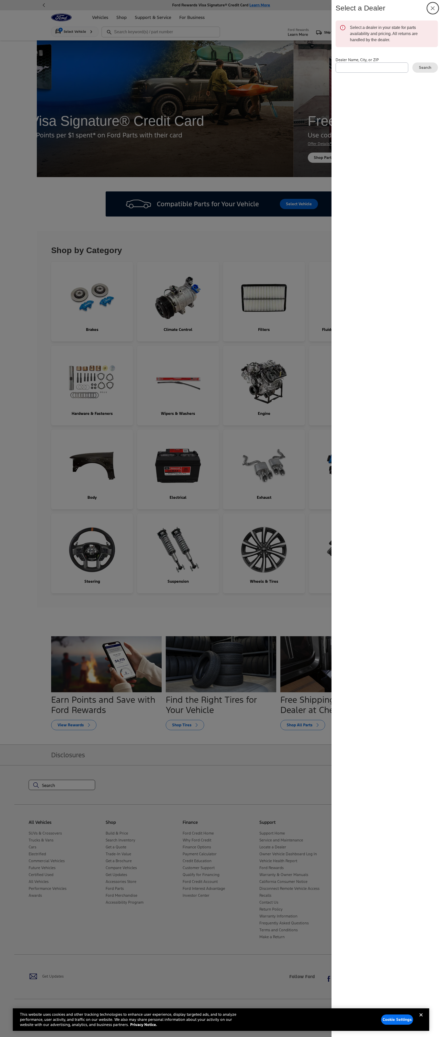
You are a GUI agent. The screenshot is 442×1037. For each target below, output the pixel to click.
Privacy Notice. (143, 1024)
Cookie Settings (397, 1019)
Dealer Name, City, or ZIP (357, 59)
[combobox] (372, 67)
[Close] (421, 1019)
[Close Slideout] (433, 8)
